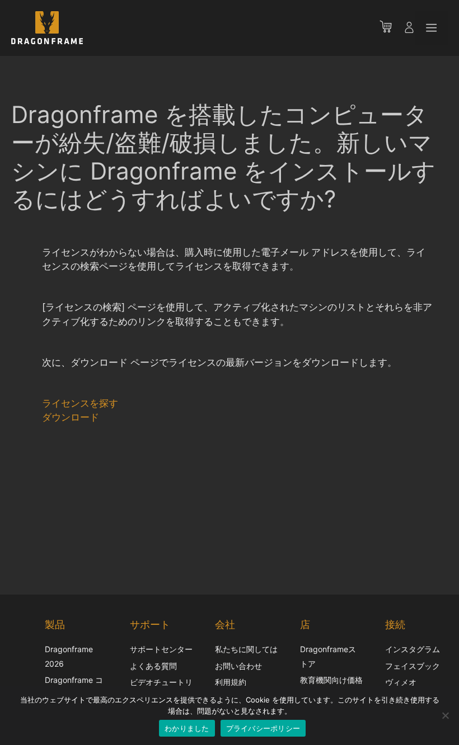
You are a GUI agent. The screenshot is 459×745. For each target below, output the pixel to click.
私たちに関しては (246, 649)
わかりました (187, 728)
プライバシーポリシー (263, 728)
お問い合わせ (238, 666)
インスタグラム (412, 649)
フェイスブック (412, 666)
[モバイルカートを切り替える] (391, 28)
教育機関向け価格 (331, 680)
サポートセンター (161, 649)
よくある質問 (153, 666)
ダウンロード (70, 417)
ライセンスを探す (80, 403)
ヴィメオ (400, 682)
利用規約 (230, 682)
